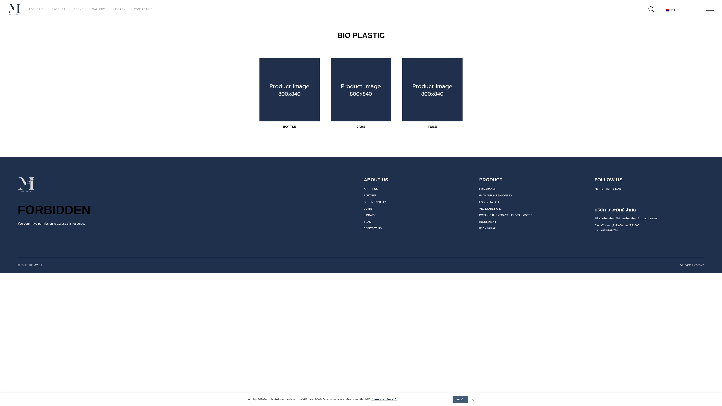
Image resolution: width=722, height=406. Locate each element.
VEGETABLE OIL (490, 209)
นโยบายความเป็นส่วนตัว (384, 399)
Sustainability (375, 202)
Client (369, 209)
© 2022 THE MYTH (30, 265)
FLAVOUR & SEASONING (495, 196)
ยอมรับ (460, 399)
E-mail (617, 188)
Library (370, 215)
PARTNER (370, 196)
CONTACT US (373, 228)
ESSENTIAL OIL (489, 202)
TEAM (368, 222)
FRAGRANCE (488, 189)
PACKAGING (487, 228)
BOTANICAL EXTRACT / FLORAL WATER (506, 215)
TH (671, 10)
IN (607, 188)
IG (602, 188)
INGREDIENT (488, 222)
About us (371, 189)
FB (596, 188)
